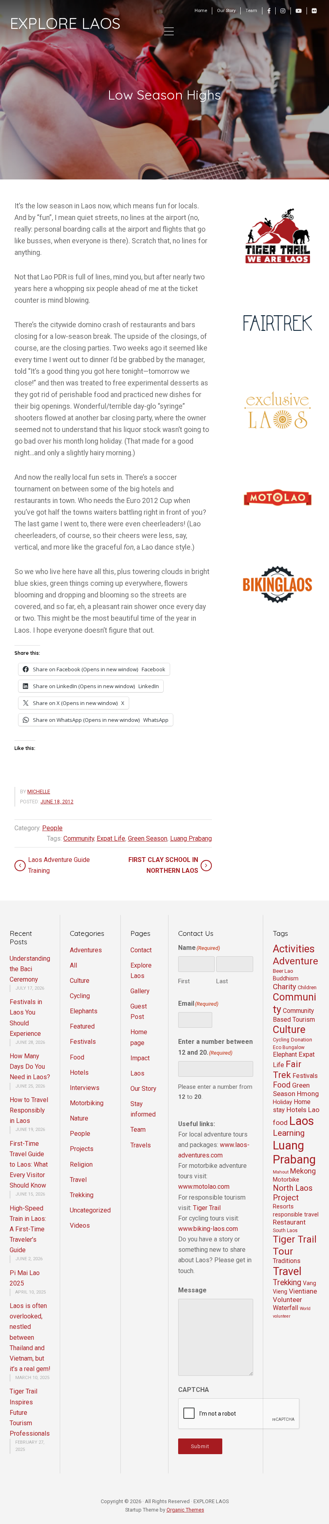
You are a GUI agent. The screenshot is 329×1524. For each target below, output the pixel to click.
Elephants (83, 1011)
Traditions (287, 1261)
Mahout (280, 1172)
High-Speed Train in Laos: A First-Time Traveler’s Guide (28, 1229)
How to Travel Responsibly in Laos (29, 1110)
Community (78, 838)
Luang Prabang (191, 838)
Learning (289, 1133)
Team (138, 1129)
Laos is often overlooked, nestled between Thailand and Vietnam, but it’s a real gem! (30, 1337)
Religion (81, 1164)
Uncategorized (90, 1210)
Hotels (79, 1072)
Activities (294, 949)
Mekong (303, 1171)
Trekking (81, 1195)
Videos (80, 1225)
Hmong (308, 1094)
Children (307, 987)
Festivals (83, 1041)
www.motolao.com (203, 1186)
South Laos (285, 1230)
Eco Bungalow (289, 1047)
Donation (301, 1040)
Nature (79, 1118)
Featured (82, 1026)
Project (286, 1197)
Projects (81, 1149)
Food (77, 1057)
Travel (78, 1180)
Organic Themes (185, 1510)
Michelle (38, 792)
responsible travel (296, 1214)
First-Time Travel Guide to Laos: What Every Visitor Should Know (29, 1165)
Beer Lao (283, 971)
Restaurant (289, 1222)
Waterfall (285, 1308)
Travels (140, 1145)
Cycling (80, 996)
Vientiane (303, 1291)
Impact (140, 1058)
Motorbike (286, 1179)
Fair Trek (287, 1069)
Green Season (147, 838)
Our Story (143, 1088)
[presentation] (239, 1414)
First (184, 981)
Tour (283, 1251)
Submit (200, 1446)
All (73, 965)
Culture (79, 980)
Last (222, 981)
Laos (137, 1073)
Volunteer (287, 1300)
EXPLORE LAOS (65, 23)
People (52, 828)
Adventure (295, 961)
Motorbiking (87, 1103)
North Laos (293, 1188)
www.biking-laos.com (208, 1229)
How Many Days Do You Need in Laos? (30, 1066)
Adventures (86, 950)
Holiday (282, 1102)
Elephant (285, 1054)
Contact (141, 950)
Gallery (139, 991)
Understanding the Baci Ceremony (30, 969)
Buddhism (286, 978)
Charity (284, 986)
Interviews (85, 1088)
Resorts (283, 1206)
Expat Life (111, 838)
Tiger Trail (207, 1208)
